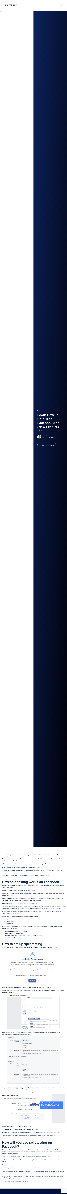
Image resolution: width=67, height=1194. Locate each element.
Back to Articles (48, 445)
